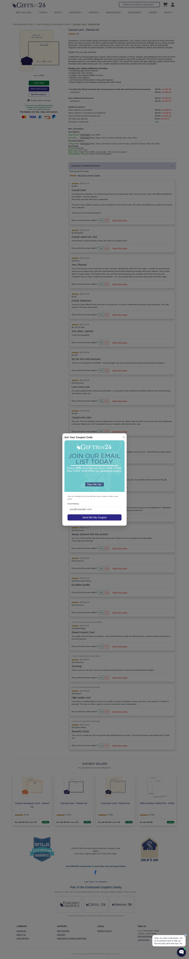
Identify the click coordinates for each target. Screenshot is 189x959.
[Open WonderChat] (181, 952)
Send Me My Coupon (94, 517)
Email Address (73, 504)
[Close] (124, 437)
